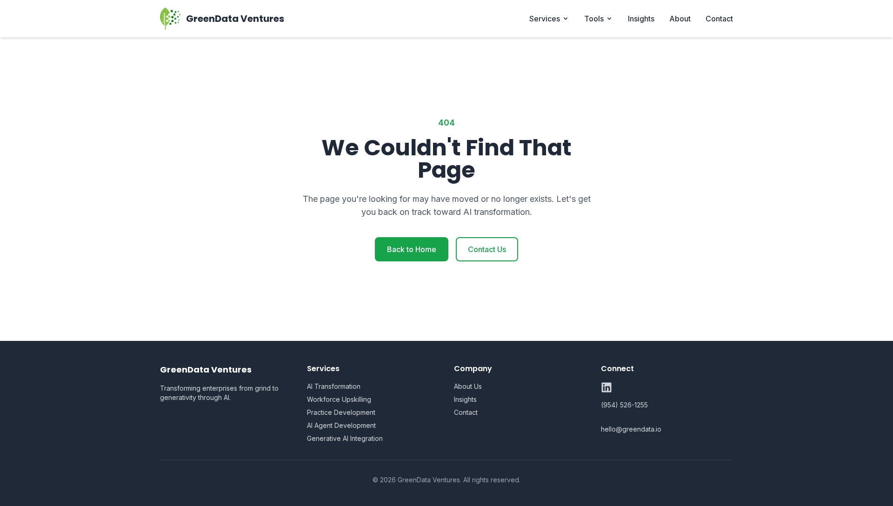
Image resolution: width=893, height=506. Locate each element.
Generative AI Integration (345, 438)
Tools (594, 18)
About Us (468, 386)
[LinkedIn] (606, 387)
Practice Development (341, 412)
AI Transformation (333, 386)
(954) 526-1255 (624, 405)
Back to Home (411, 249)
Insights (641, 18)
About (680, 18)
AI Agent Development (341, 425)
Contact (719, 18)
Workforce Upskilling (339, 399)
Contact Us (487, 249)
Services (544, 18)
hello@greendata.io (631, 429)
